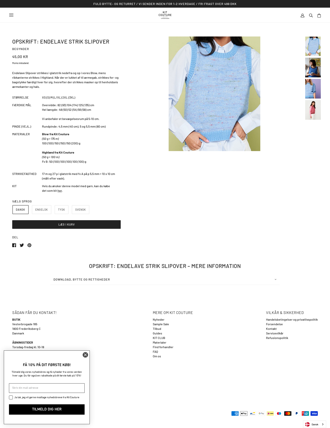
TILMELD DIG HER (46, 409)
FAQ (155, 351)
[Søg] (311, 15)
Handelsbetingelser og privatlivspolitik (292, 319)
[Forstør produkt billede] (214, 93)
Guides (157, 333)
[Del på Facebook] (14, 244)
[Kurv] (319, 15)
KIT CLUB (159, 338)
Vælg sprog (22, 201)
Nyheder (158, 319)
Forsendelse (274, 324)
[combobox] (314, 424)
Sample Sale (161, 324)
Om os (157, 356)
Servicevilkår (274, 333)
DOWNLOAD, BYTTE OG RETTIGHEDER (81, 279)
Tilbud (157, 328)
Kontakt (271, 328)
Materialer (159, 342)
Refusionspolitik (277, 338)
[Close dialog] (85, 355)
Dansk (315, 424)
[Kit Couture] (165, 14)
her (59, 190)
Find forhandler (163, 347)
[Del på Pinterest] (29, 244)
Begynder (20, 49)
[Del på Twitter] (22, 244)
